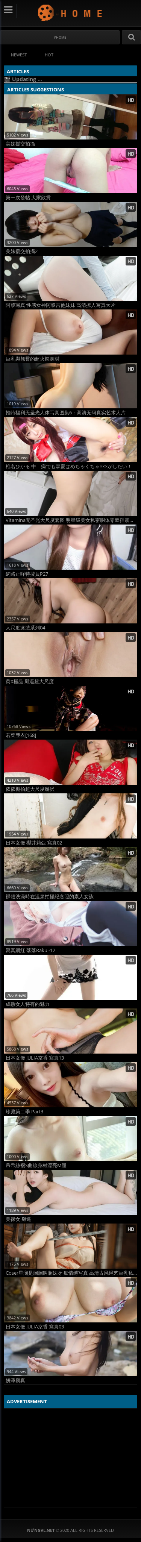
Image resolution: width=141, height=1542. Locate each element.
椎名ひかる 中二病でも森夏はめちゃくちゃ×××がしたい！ (69, 466)
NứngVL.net (70, 12)
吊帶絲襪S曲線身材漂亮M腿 (36, 1165)
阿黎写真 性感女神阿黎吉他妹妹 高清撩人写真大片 (60, 305)
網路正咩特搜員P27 (27, 574)
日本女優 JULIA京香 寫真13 (35, 1058)
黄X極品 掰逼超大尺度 (30, 681)
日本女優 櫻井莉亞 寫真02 (34, 843)
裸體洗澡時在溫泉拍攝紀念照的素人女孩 (50, 896)
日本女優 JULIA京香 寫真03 (35, 1327)
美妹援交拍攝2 (22, 251)
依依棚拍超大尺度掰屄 (30, 789)
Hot (49, 55)
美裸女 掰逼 (18, 1219)
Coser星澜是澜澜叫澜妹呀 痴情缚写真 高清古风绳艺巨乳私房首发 (71, 1273)
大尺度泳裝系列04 (25, 628)
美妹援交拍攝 (20, 144)
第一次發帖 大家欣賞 (28, 197)
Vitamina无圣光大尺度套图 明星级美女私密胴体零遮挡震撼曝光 (71, 520)
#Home (60, 37)
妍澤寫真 (15, 1380)
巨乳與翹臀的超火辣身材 (32, 359)
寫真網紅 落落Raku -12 (30, 950)
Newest (19, 55)
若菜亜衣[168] (21, 735)
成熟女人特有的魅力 (28, 1004)
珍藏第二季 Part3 (24, 1111)
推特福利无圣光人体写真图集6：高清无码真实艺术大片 (66, 412)
